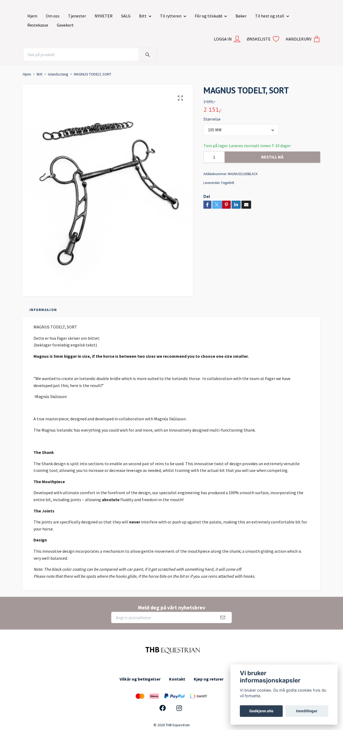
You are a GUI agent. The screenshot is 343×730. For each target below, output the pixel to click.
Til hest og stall (269, 16)
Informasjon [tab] (43, 310)
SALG (126, 16)
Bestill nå (272, 157)
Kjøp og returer (208, 679)
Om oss (52, 16)
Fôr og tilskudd (208, 16)
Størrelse (212, 119)
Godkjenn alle (261, 711)
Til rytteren (170, 16)
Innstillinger (307, 711)
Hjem (32, 16)
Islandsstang (58, 74)
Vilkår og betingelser (140, 679)
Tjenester (77, 16)
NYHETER (104, 16)
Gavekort (65, 25)
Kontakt (177, 679)
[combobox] (241, 130)
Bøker (241, 16)
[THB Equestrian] (171, 649)
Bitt (143, 16)
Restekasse (37, 25)
